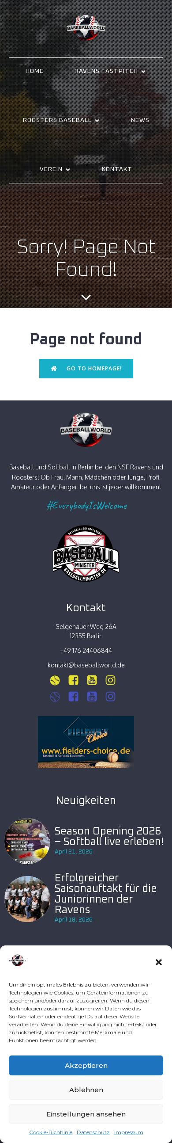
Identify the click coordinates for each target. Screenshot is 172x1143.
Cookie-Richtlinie (50, 1132)
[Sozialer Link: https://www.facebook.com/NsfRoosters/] (76, 697)
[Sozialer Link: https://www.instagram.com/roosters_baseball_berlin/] (58, 697)
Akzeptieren (86, 1065)
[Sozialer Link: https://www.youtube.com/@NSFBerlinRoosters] (95, 697)
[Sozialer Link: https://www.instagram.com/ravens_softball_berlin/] (58, 680)
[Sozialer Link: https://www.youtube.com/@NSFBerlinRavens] (95, 680)
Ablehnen (86, 1090)
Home (35, 71)
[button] (158, 962)
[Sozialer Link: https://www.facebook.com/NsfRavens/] (76, 680)
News (140, 120)
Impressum (128, 1132)
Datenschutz (93, 1132)
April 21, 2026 (74, 852)
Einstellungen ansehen (86, 1114)
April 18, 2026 (74, 920)
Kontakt (117, 169)
